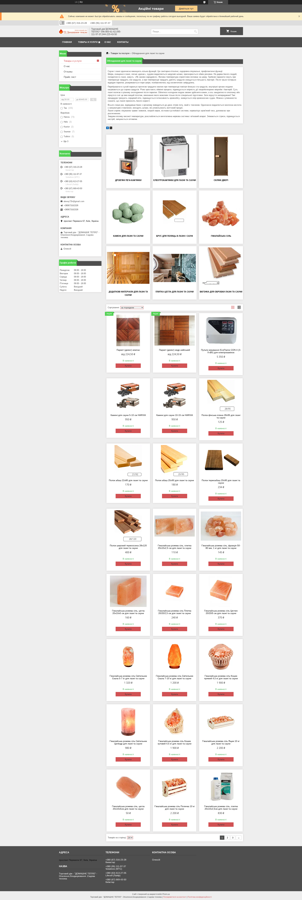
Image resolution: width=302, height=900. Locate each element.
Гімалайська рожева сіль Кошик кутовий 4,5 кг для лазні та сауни (174, 742)
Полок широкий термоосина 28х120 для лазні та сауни (128, 546)
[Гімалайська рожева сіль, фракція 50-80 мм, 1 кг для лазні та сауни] (221, 526)
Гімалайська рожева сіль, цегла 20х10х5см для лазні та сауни (128, 807)
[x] (111, 128)
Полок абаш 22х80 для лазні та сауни (128, 480)
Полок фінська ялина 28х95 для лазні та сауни (220, 416)
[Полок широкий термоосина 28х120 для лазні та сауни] (128, 526)
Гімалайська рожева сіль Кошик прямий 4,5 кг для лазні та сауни (221, 677)
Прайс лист (70, 77)
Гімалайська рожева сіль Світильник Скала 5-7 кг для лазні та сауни (128, 677)
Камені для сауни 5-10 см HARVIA (128, 415)
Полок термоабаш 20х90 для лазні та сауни (221, 481)
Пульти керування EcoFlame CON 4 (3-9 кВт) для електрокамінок (221, 351)
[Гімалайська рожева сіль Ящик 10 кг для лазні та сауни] (221, 721)
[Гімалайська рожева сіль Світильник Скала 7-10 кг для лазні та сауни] (174, 656)
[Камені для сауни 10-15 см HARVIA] (174, 395)
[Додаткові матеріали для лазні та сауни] (128, 268)
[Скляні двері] (221, 156)
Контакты (123, 42)
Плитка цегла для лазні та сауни (175, 292)
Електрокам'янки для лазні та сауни (174, 180)
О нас (107, 42)
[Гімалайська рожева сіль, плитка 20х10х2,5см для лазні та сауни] (221, 787)
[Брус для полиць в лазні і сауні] (174, 212)
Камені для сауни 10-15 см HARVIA (174, 415)
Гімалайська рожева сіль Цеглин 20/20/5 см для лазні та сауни (221, 611)
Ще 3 (66, 141)
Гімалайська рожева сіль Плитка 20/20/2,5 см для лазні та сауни (174, 611)
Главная (67, 42)
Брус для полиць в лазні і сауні (174, 236)
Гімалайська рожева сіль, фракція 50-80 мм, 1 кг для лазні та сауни (220, 546)
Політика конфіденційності (200, 897)
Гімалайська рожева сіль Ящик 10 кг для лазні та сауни (221, 742)
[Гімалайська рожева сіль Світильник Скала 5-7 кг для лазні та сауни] (128, 656)
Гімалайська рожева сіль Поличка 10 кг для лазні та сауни (174, 807)
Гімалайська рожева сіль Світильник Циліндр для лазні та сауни (128, 742)
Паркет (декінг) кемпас (128, 350)
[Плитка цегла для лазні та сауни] (174, 268)
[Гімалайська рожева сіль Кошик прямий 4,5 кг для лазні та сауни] (221, 656)
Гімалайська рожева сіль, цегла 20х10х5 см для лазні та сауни (128, 611)
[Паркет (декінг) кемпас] (128, 330)
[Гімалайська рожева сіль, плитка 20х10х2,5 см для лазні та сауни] (174, 526)
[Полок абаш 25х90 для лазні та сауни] (174, 461)
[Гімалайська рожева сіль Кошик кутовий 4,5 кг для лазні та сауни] (174, 721)
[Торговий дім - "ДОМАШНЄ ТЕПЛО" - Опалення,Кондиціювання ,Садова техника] (73, 31)
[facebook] (107, 128)
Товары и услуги (88, 42)
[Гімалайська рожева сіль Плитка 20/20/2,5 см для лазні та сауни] (174, 591)
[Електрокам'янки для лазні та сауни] (174, 156)
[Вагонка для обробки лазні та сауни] (221, 268)
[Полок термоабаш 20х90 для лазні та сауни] (221, 461)
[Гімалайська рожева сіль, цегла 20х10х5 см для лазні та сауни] (128, 591)
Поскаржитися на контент (174, 897)
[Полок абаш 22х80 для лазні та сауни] (128, 461)
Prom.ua (166, 894)
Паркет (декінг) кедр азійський (174, 350)
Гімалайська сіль (221, 236)
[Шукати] (195, 31)
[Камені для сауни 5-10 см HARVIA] (128, 395)
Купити (128, 366)
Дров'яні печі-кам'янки (128, 180)
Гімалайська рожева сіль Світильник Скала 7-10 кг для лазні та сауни (174, 677)
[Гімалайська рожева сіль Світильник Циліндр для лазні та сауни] (128, 721)
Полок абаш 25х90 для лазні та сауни (174, 480)
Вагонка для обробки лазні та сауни (221, 292)
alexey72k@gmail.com (74, 201)
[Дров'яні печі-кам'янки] (128, 156)
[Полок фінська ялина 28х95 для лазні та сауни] (221, 395)
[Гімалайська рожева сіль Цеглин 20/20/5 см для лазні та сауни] (221, 591)
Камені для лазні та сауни (128, 236)
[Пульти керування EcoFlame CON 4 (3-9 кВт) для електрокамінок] (221, 330)
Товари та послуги (120, 53)
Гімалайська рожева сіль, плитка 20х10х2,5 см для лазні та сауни (174, 546)
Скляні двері (221, 180)
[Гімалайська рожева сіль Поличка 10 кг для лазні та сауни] (174, 787)
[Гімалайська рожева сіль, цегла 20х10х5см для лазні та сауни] (128, 787)
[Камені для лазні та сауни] (128, 212)
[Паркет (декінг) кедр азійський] (174, 330)
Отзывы (68, 71)
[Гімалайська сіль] (221, 212)
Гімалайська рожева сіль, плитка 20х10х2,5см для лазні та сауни (221, 807)
